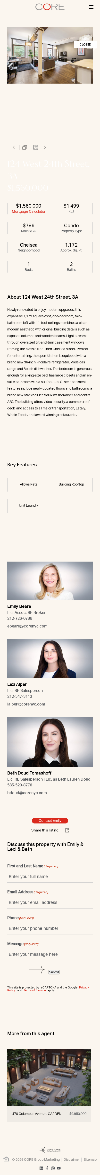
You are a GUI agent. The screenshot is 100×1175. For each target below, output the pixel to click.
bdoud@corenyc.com (27, 793)
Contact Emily (50, 820)
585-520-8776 (19, 785)
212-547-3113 (19, 696)
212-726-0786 (19, 618)
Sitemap (90, 1159)
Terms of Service (35, 990)
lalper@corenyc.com (26, 704)
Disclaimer (72, 1159)
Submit (54, 972)
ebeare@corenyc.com (27, 626)
